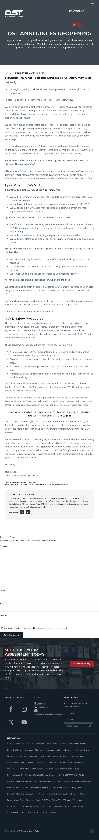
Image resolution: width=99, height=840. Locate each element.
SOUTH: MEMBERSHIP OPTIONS (48, 781)
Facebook (48, 415)
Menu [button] (90, 4)
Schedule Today (82, 664)
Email (3, 603)
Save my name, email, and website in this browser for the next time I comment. (34, 628)
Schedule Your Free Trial (56, 743)
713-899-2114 (42, 707)
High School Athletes (36, 762)
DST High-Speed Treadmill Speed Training (62, 769)
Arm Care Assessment (16, 762)
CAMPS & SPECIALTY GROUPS (47, 800)
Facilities (40, 743)
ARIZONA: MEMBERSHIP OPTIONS (77, 781)
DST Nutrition (12, 812)
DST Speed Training (65, 750)
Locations (41, 704)
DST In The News (14, 750)
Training (32, 482)
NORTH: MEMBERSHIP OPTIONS (71, 775)
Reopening (63, 484)
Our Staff (30, 743)
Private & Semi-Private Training (20, 800)
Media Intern (37, 769)
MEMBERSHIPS (13, 787)
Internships (49, 750)
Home (9, 743)
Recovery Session (76, 756)
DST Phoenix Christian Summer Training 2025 (25, 806)
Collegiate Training (82, 750)
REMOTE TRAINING (49, 812)
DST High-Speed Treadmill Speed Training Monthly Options (31, 775)
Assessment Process (77, 743)
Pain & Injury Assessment (34, 756)
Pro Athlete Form (14, 756)
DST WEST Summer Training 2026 (67, 787)
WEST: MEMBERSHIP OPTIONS (19, 781)
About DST (52, 762)
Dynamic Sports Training (32, 484)
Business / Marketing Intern (18, 769)
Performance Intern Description (72, 762)
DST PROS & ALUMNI (29, 812)
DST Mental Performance (73, 800)
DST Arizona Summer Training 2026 (53, 794)
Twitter (33, 415)
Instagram (64, 415)
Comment (4, 546)
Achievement (22, 482)
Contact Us (19, 743)
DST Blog (74, 794)
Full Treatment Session (56, 756)
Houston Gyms (51, 484)
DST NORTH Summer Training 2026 (36, 787)
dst (19, 484)
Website (3, 615)
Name (3, 590)
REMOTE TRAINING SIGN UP (58, 806)
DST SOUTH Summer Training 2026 (21, 794)
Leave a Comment (36, 73)
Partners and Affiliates (33, 750)
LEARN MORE (77, 806)
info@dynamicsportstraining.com (49, 714)
